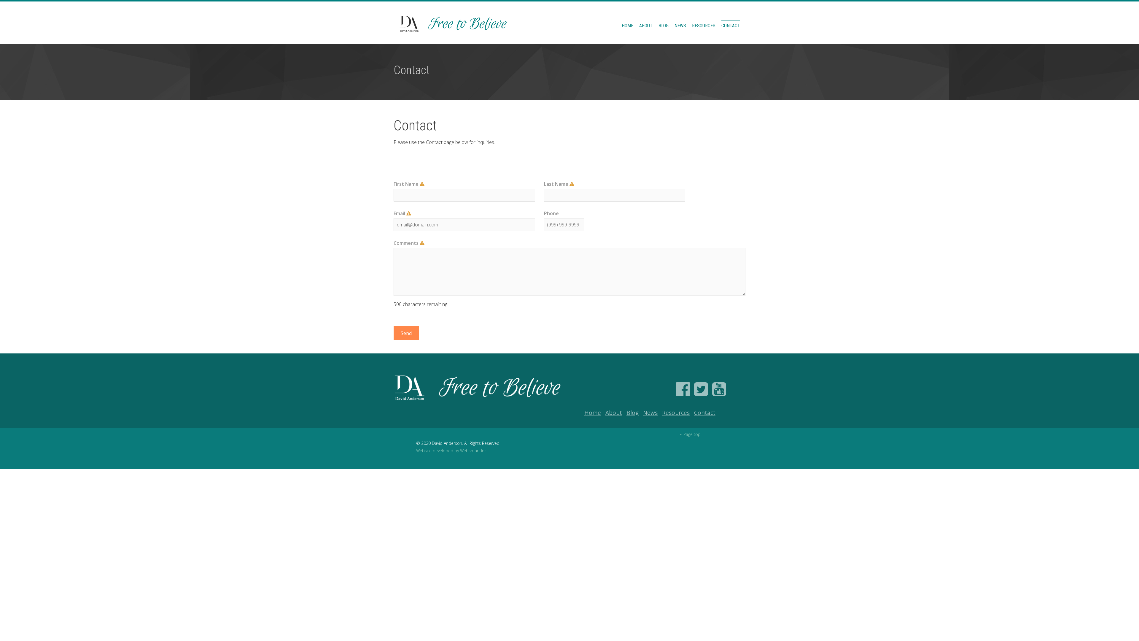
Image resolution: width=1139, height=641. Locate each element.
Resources (703, 25)
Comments (407, 243)
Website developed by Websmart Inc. (451, 450)
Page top (692, 434)
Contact (730, 25)
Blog (663, 25)
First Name (407, 184)
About (646, 25)
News (680, 25)
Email (400, 213)
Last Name (557, 184)
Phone (551, 213)
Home (627, 25)
